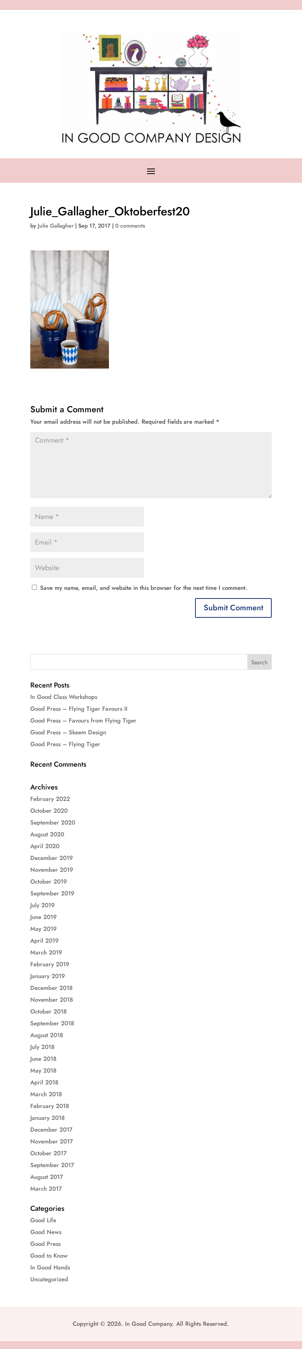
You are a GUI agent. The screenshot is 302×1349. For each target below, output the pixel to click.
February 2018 (49, 1106)
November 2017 (51, 1141)
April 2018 (44, 1082)
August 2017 (46, 1177)
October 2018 (48, 1011)
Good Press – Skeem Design (68, 732)
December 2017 (51, 1129)
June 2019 (43, 917)
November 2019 (51, 869)
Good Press (45, 1244)
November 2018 (51, 999)
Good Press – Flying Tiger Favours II (78, 708)
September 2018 (52, 1023)
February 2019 (49, 964)
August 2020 (47, 834)
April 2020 (44, 846)
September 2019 (52, 893)
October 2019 (48, 881)
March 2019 (46, 952)
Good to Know (49, 1255)
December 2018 (51, 988)
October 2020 (49, 810)
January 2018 (47, 1118)
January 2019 (47, 976)
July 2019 (42, 905)
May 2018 (43, 1070)
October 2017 (48, 1153)
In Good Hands (50, 1267)
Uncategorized (49, 1279)
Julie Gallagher (56, 226)
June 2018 (43, 1058)
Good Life (43, 1220)
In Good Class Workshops (63, 697)
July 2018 (42, 1047)
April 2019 (44, 940)
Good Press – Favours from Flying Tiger (83, 720)
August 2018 (46, 1035)
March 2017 (46, 1188)
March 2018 (46, 1094)
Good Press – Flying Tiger (65, 744)
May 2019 (43, 929)
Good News (45, 1232)
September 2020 (52, 822)
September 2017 (52, 1165)
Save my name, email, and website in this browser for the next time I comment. (143, 588)
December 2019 (51, 858)
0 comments (130, 226)
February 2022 (50, 799)
